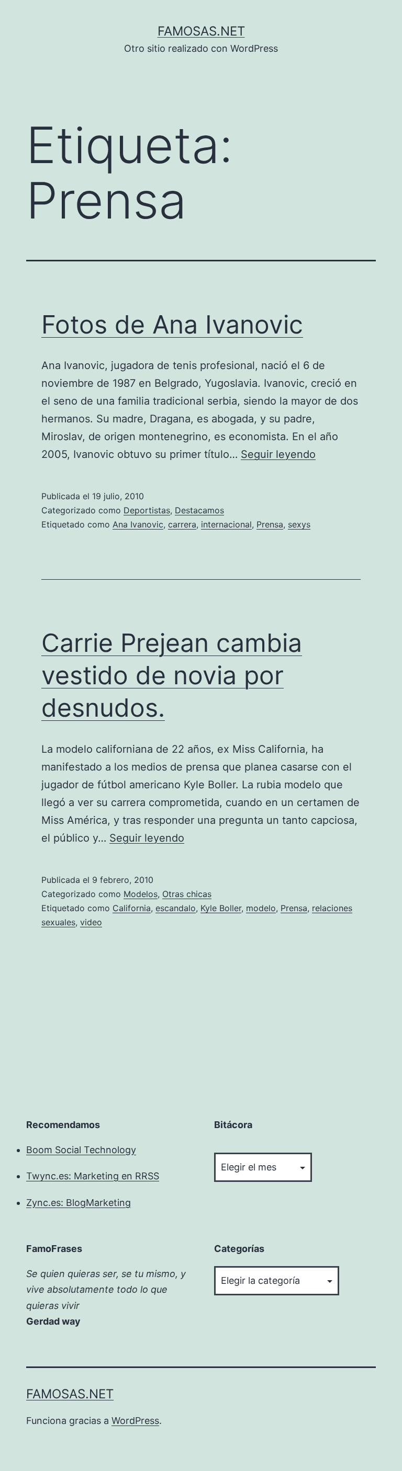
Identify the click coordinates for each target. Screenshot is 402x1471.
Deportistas (147, 510)
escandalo (175, 908)
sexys (299, 524)
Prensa (269, 524)
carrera (182, 524)
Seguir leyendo (278, 454)
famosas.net (201, 31)
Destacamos (199, 510)
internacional (226, 524)
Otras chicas (186, 894)
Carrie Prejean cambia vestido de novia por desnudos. (171, 675)
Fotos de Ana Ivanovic (172, 324)
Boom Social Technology (81, 1149)
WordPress (135, 1420)
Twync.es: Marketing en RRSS (92, 1175)
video (91, 922)
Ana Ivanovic (138, 524)
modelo (261, 908)
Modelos (141, 894)
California (132, 908)
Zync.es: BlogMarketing (78, 1202)
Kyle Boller (220, 908)
